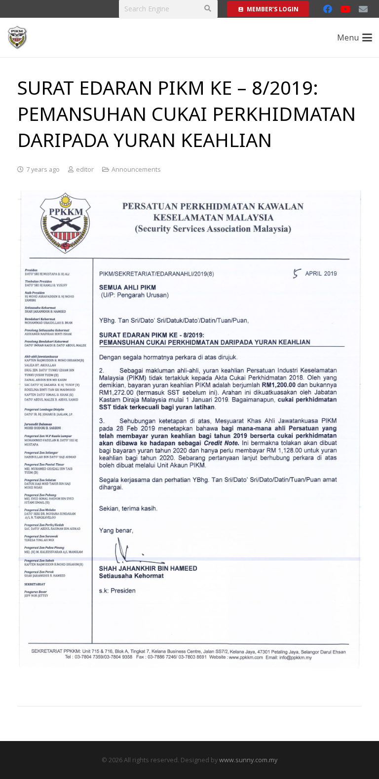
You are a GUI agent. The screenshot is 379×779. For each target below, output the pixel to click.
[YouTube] (345, 9)
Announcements (136, 169)
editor (85, 169)
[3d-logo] (17, 37)
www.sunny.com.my (248, 760)
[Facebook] (328, 9)
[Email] (363, 9)
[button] (355, 37)
